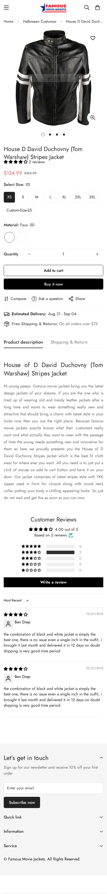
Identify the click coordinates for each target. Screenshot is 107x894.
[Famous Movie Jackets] (53, 7)
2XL (78, 197)
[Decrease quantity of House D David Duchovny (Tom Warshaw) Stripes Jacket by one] (29, 254)
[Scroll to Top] (98, 868)
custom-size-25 (19, 210)
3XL (92, 197)
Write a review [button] (53, 582)
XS (9, 197)
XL (64, 197)
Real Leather (22, 237)
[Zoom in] (92, 117)
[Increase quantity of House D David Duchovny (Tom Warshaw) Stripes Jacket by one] (97, 254)
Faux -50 (9, 237)
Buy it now (53, 284)
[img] (16, 614)
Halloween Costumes (39, 21)
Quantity (11, 254)
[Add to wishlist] (92, 38)
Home (8, 21)
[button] (97, 7)
